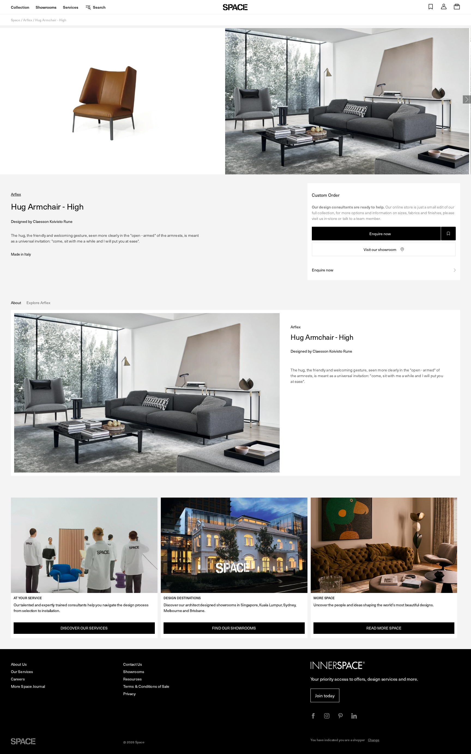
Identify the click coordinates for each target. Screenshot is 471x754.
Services (70, 7)
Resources (132, 679)
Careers (18, 679)
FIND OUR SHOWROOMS (234, 628)
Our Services (22, 671)
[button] (430, 7)
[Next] (467, 99)
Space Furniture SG (235, 7)
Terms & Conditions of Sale (146, 686)
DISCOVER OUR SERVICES (84, 628)
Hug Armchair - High (50, 19)
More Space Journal (28, 686)
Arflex (27, 19)
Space (15, 19)
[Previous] (4, 99)
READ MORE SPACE (383, 628)
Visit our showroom (380, 249)
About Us (19, 664)
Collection (20, 7)
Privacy (129, 694)
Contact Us (132, 664)
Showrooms (46, 7)
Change (373, 739)
